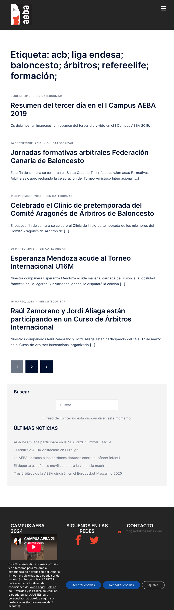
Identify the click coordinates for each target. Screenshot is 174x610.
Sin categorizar (49, 96)
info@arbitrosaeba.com (143, 531)
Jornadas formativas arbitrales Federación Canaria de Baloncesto (80, 156)
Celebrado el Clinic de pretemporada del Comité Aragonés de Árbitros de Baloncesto (82, 209)
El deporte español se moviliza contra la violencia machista (61, 465)
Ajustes (153, 585)
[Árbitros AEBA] (21, 14)
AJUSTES (35, 594)
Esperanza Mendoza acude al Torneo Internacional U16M (71, 262)
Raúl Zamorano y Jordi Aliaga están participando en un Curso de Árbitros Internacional (71, 319)
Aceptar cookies (83, 585)
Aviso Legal (37, 587)
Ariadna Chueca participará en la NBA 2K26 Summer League (62, 442)
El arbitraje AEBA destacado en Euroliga (46, 450)
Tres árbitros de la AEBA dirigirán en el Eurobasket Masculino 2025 (68, 473)
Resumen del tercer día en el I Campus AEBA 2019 (83, 109)
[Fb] (78, 543)
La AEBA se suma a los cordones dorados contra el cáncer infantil (67, 458)
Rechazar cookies (121, 585)
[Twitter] (94, 543)
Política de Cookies (44, 590)
